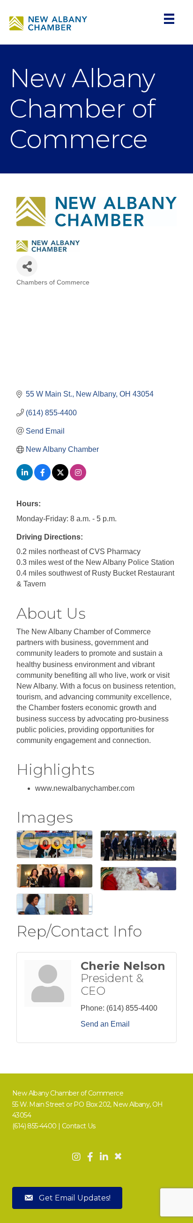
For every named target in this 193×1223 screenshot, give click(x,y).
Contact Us (79, 1126)
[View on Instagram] (78, 478)
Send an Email (105, 1024)
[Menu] (169, 19)
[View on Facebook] (42, 478)
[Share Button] (26, 266)
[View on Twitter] (60, 478)
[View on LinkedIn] (24, 478)
